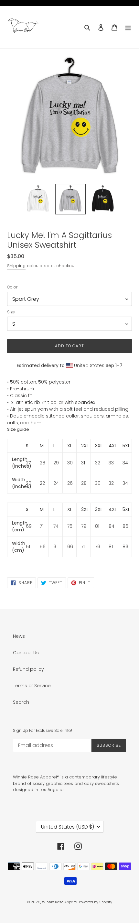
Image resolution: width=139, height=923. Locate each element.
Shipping (16, 266)
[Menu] (128, 27)
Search (21, 702)
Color (12, 287)
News (19, 636)
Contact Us (26, 652)
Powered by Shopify (95, 902)
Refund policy (28, 669)
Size (11, 312)
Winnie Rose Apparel (60, 902)
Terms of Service (32, 685)
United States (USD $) (67, 827)
